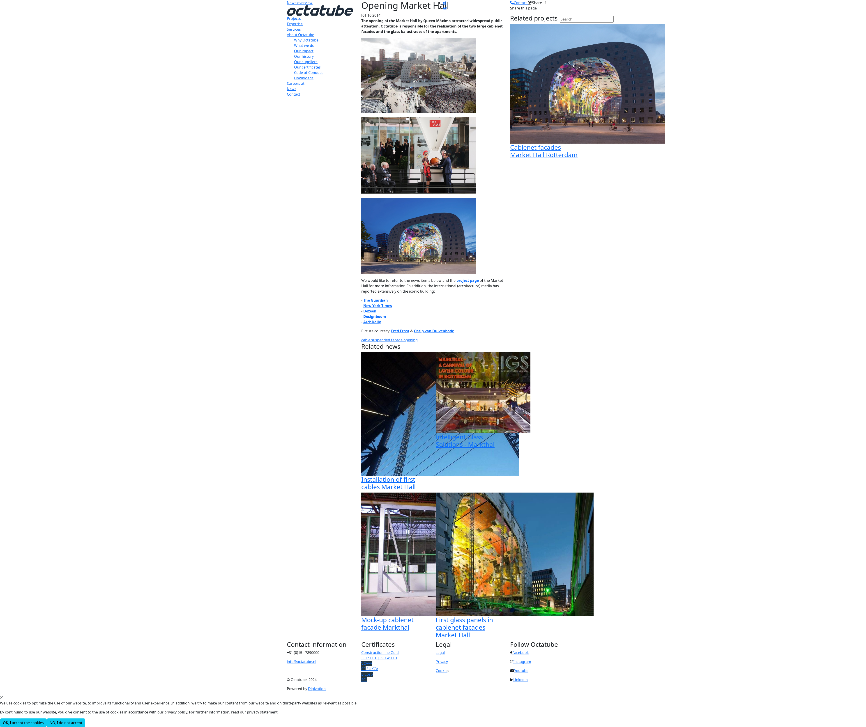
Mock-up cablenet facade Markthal (387, 623)
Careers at (295, 83)
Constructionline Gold (380, 652)
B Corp (367, 674)
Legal (440, 652)
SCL (364, 679)
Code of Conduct (308, 72)
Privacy (442, 661)
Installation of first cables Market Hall (388, 483)
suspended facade (387, 339)
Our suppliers (306, 61)
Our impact (303, 50)
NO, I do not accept (66, 722)
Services (294, 29)
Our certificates (307, 67)
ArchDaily (372, 321)
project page (467, 280)
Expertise (295, 23)
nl (444, 2)
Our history (304, 56)
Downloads (303, 78)
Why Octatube (306, 40)
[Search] (563, 27)
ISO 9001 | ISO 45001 (379, 658)
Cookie (441, 670)
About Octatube (300, 34)
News (291, 88)
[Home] (320, 10)
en (445, 8)
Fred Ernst (400, 330)
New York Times (377, 305)
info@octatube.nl (301, 661)
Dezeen (369, 311)
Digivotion (317, 688)
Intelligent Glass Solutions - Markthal (465, 441)
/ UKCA (369, 668)
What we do (304, 45)
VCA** (366, 663)
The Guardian (375, 300)
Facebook (520, 652)
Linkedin (520, 679)
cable (366, 339)
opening (410, 339)
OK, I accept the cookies (23, 722)
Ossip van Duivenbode (434, 330)
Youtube (521, 670)
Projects (294, 18)
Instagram (522, 661)
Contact (293, 94)
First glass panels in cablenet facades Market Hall (464, 627)
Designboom (374, 316)
